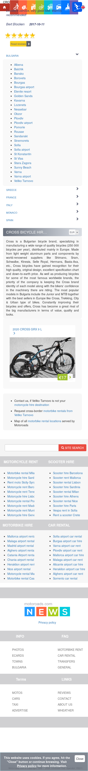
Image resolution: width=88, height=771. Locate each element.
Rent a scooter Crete (66, 515)
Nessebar (20, 109)
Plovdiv (18, 118)
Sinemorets (21, 140)
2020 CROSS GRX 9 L (27, 329)
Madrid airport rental (20, 546)
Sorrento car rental (65, 578)
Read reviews (18, 43)
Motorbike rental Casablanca (26, 578)
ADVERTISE (20, 710)
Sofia (17, 145)
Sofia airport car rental (67, 536)
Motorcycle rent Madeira (23, 506)
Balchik (18, 69)
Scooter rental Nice (65, 501)
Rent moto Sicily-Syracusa (24, 482)
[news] (47, 608)
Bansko (19, 73)
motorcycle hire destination (31, 405)
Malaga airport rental (20, 541)
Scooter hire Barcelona (68, 473)
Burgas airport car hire (67, 541)
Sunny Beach (22, 167)
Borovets (20, 78)
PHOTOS (18, 650)
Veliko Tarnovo (23, 181)
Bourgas (19, 82)
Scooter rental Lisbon (67, 482)
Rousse (19, 132)
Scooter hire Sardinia (66, 487)
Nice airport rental (18, 569)
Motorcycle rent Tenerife (23, 492)
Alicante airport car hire (68, 564)
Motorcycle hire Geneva (22, 515)
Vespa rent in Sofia (65, 510)
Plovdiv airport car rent (67, 550)
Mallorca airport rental (21, 536)
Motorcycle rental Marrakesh (25, 574)
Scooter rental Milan (66, 492)
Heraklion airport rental (22, 564)
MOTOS (17, 693)
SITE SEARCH (74, 448)
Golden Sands (23, 96)
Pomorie (19, 127)
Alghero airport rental (21, 550)
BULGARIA (19, 667)
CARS (16, 698)
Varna (18, 172)
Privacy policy (47, 622)
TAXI (15, 704)
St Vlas (18, 158)
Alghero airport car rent (68, 574)
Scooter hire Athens (66, 496)
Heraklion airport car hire (69, 569)
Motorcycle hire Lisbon (22, 496)
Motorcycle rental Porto (22, 501)
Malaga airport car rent (68, 560)
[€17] (42, 352)
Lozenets (20, 105)
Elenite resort (22, 91)
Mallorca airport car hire (68, 555)
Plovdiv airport (23, 123)
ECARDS (18, 655)
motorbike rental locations (44, 421)
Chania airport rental (20, 560)
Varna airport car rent (67, 546)
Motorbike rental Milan (21, 473)
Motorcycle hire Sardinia (23, 478)
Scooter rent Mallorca (67, 478)
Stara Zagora (22, 163)
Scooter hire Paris (64, 506)
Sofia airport (22, 149)
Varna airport (22, 176)
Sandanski (21, 136)
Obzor (18, 114)
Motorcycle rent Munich (22, 510)
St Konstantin (22, 154)
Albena (18, 65)
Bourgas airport (24, 87)
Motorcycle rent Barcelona (24, 487)
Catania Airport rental (21, 555)
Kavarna (19, 100)
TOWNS (17, 661)
